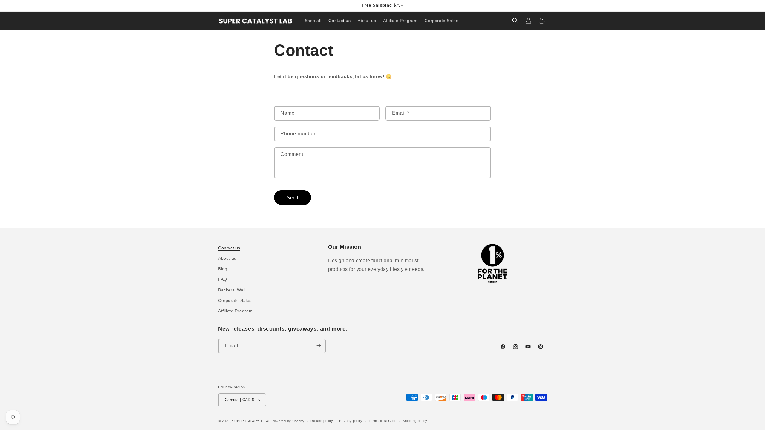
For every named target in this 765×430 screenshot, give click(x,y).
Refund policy (321, 421)
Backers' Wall (232, 290)
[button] (515, 20)
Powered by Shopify (288, 421)
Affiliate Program (235, 311)
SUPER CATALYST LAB (251, 421)
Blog (222, 269)
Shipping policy (415, 421)
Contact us (229, 247)
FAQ (222, 279)
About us (227, 258)
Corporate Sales (235, 300)
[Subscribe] (318, 345)
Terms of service (383, 421)
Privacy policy (350, 421)
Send (292, 197)
